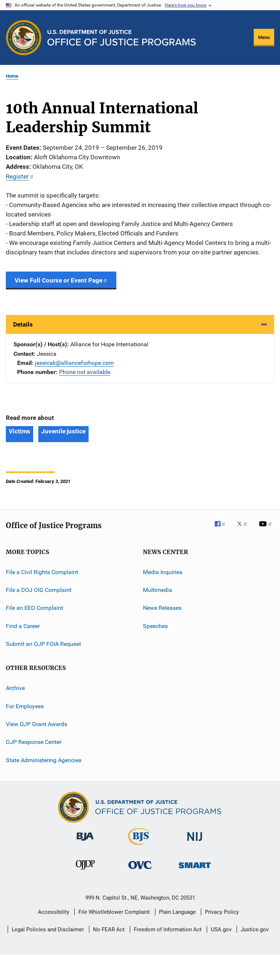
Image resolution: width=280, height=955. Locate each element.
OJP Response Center (33, 741)
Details (23, 324)
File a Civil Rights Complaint (42, 571)
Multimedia (157, 589)
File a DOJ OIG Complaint (38, 589)
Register (17, 176)
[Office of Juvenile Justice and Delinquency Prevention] (85, 871)
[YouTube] (266, 529)
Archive (15, 688)
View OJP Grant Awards (36, 724)
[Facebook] (223, 529)
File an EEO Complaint (34, 607)
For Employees (25, 706)
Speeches (155, 625)
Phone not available (84, 372)
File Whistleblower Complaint (114, 912)
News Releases (162, 607)
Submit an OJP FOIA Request (43, 643)
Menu (264, 37)
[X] (245, 529)
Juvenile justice (63, 431)
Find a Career (23, 625)
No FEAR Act (109, 929)
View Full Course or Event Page (58, 280)
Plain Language (177, 912)
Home (12, 76)
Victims (19, 431)
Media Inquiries (162, 571)
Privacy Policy (222, 912)
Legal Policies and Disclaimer (48, 929)
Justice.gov (255, 929)
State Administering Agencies (43, 760)
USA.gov (221, 929)
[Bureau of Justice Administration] (85, 842)
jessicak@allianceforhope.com (74, 362)
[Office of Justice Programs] (24, 37)
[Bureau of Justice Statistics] (140, 846)
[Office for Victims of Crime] (140, 870)
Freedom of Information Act (168, 929)
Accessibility (53, 912)
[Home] (121, 38)
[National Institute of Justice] (194, 842)
